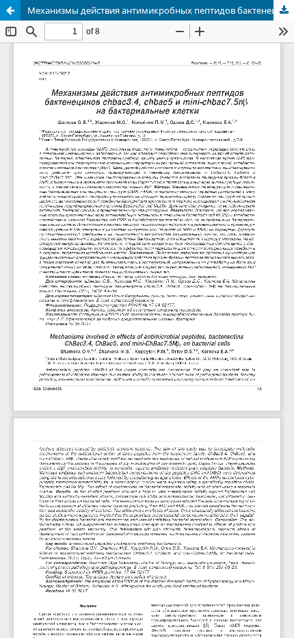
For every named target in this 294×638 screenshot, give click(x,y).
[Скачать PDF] (283, 10)
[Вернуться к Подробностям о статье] (10, 10)
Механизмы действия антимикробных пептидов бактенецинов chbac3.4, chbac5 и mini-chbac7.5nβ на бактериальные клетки (160, 10)
